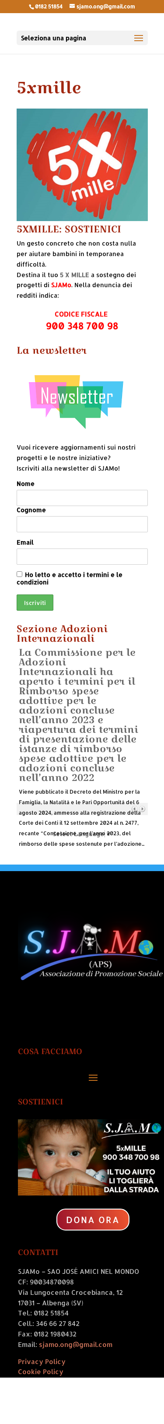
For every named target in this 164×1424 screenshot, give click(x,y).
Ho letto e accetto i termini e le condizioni (69, 578)
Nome (26, 483)
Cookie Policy (40, 1372)
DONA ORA (93, 1219)
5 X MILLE (74, 274)
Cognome (31, 509)
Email (25, 542)
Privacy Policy (42, 1361)
